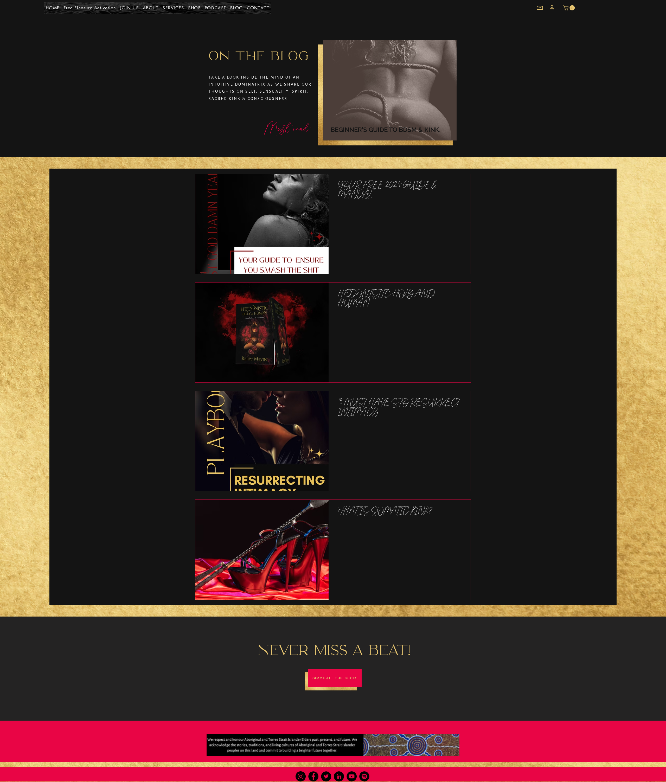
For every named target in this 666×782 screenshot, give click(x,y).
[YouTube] (352, 776)
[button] (569, 7)
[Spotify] (364, 776)
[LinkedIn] (339, 776)
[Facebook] (313, 776)
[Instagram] (301, 776)
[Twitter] (326, 776)
